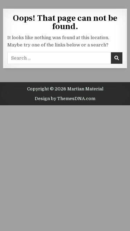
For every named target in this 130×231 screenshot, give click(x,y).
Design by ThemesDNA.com (65, 98)
